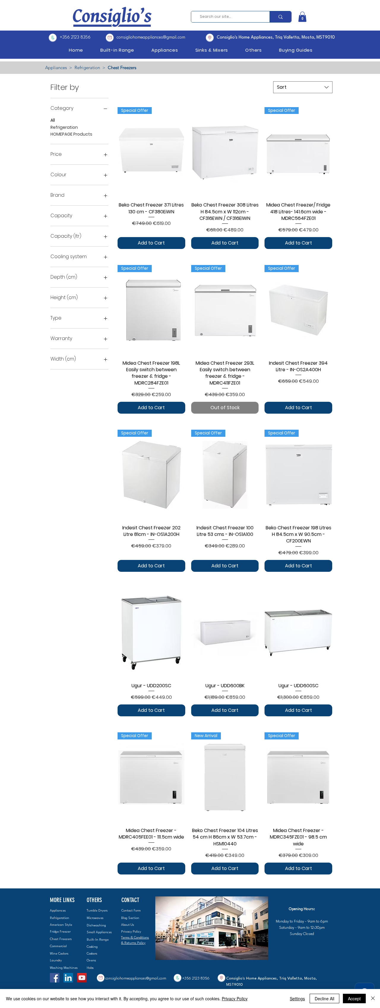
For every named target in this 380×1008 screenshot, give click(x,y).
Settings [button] (297, 998)
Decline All (324, 998)
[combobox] (302, 87)
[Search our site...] (280, 16)
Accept (354, 998)
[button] (302, 17)
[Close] (372, 998)
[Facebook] (54, 977)
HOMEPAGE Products (71, 134)
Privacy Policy (235, 998)
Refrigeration (87, 67)
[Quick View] (225, 152)
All (52, 120)
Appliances (56, 67)
